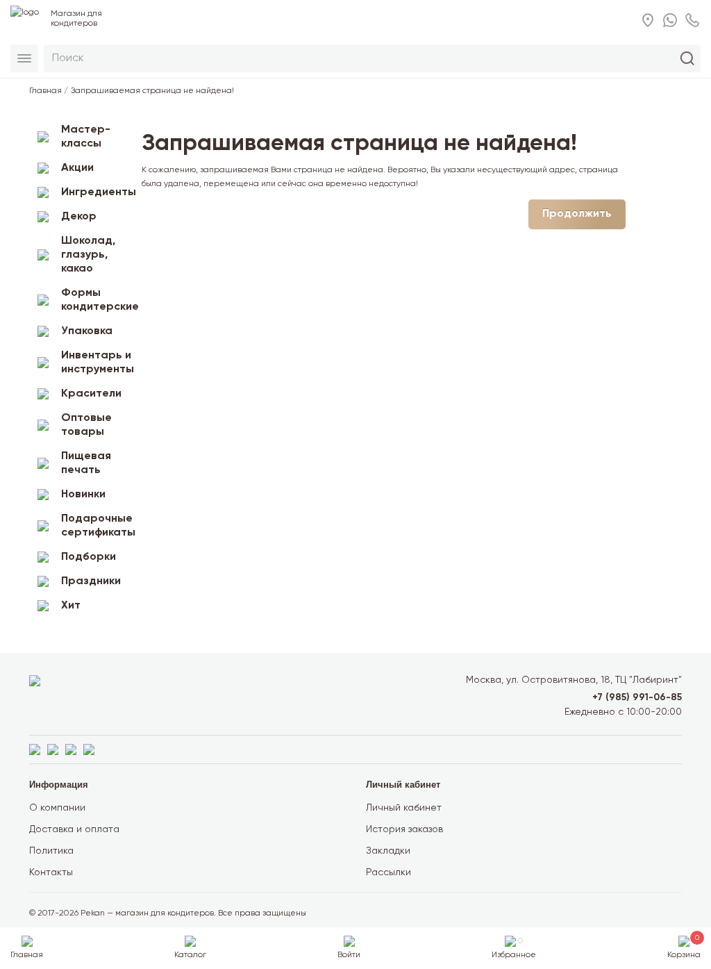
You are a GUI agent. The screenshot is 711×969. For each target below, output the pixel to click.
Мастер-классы (85, 136)
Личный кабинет (404, 808)
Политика (51, 851)
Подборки (88, 557)
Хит (71, 605)
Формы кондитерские (96, 300)
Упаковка (86, 331)
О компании (57, 808)
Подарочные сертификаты (96, 525)
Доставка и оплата (74, 829)
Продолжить (577, 214)
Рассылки (388, 872)
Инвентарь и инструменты (96, 362)
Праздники (91, 581)
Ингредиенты (96, 192)
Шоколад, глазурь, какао (88, 254)
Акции (77, 168)
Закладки (388, 851)
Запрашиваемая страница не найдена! (152, 91)
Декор (79, 216)
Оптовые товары (86, 425)
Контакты (51, 872)
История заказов (404, 829)
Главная (45, 91)
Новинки (83, 494)
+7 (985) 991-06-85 (637, 697)
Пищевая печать (86, 463)
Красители (91, 393)
